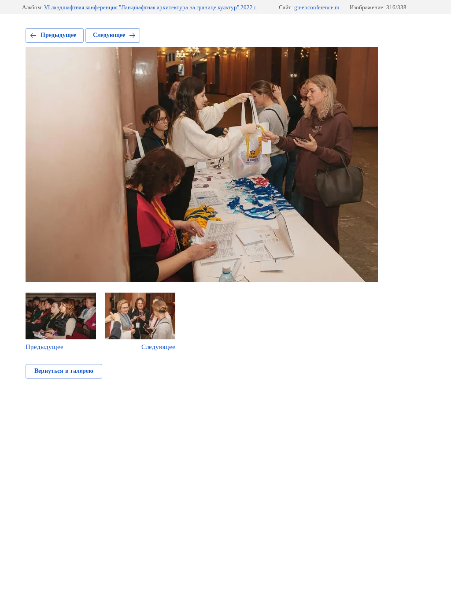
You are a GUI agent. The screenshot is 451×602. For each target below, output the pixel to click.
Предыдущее (58, 35)
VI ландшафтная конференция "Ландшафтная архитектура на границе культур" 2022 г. (150, 7)
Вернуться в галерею (63, 371)
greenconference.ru (317, 7)
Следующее (109, 35)
